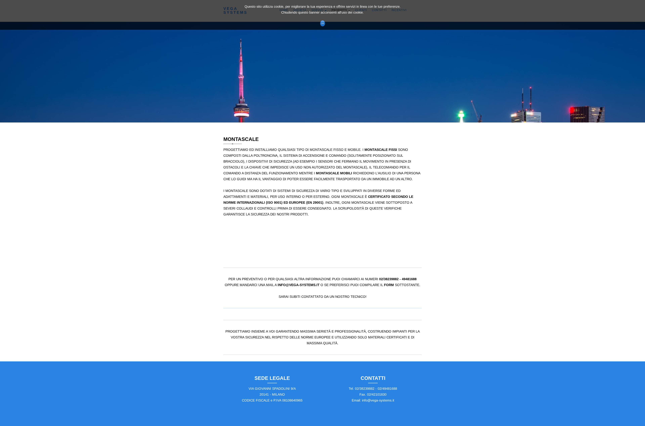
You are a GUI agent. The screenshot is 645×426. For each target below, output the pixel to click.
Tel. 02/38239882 (361, 388)
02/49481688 (387, 388)
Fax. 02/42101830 (372, 394)
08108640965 (292, 400)
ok (322, 23)
